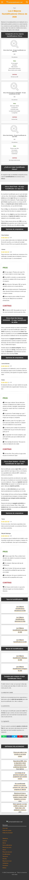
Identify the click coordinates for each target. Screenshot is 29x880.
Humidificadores (6, 854)
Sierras (4, 843)
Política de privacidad (8, 832)
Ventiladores (5, 863)
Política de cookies (7, 830)
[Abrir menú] (2, 2)
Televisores (5, 856)
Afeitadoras (5, 838)
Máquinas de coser (7, 861)
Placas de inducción (7, 852)
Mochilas (5, 858)
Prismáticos (5, 865)
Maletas (4, 867)
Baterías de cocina (7, 847)
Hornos (4, 849)
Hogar (14, 8)
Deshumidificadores (7, 845)
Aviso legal (5, 828)
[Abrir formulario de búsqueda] (27, 2)
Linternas (5, 840)
